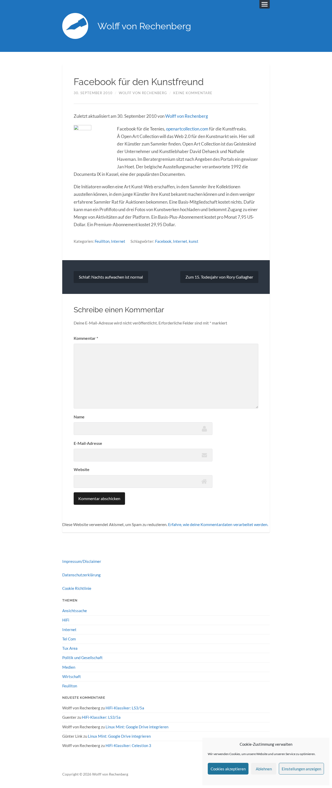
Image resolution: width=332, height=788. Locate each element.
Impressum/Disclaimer (81, 561)
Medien (68, 667)
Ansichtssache (74, 610)
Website (81, 469)
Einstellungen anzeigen (301, 768)
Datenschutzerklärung (81, 574)
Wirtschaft (71, 676)
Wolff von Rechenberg (144, 26)
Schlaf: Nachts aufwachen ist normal (111, 276)
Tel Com (69, 639)
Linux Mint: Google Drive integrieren (137, 726)
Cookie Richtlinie (76, 588)
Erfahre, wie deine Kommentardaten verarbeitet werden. (218, 524)
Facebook (163, 241)
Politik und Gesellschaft (82, 657)
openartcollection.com (187, 129)
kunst (193, 241)
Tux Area (70, 648)
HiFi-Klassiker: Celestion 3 (128, 745)
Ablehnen (264, 768)
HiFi (65, 620)
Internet (118, 241)
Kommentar (86, 338)
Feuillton (102, 241)
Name (79, 416)
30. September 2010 (93, 93)
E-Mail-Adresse (88, 443)
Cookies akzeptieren (228, 768)
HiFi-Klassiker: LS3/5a (125, 708)
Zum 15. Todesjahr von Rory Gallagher (219, 276)
